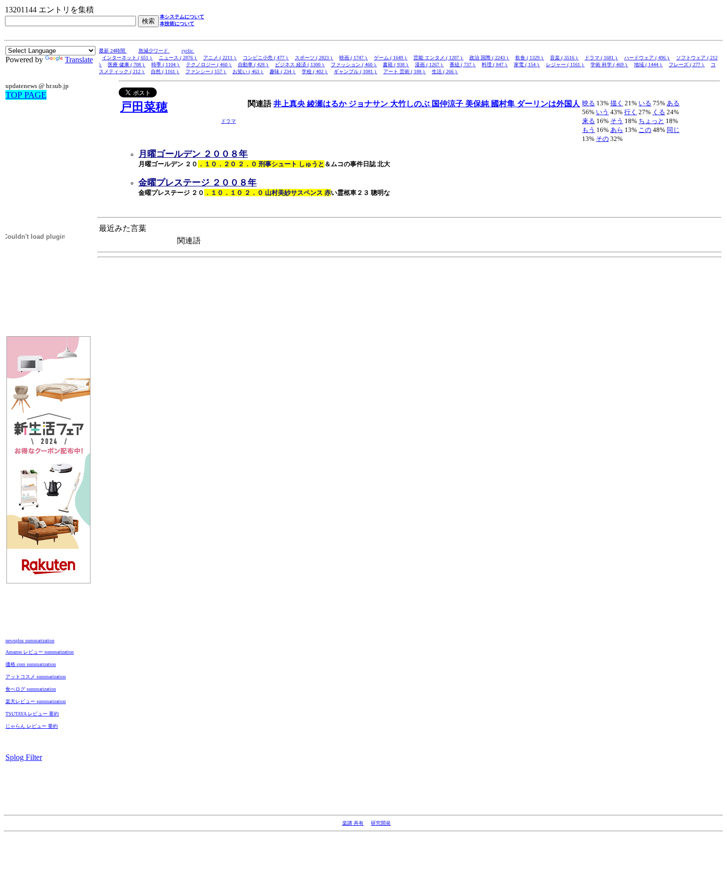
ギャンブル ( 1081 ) (355, 71)
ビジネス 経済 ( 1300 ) (300, 64)
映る (588, 103)
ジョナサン (369, 103)
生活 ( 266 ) (445, 71)
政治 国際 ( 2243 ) (489, 57)
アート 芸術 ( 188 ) (404, 71)
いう (602, 112)
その (602, 138)
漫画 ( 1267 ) (429, 64)
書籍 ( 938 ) (396, 64)
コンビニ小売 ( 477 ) (266, 57)
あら (616, 129)
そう (616, 121)
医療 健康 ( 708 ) (126, 64)
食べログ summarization (30, 689)
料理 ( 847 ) (495, 64)
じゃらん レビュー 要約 (31, 726)
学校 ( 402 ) (315, 71)
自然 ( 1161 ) (165, 71)
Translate (79, 59)
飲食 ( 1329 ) (529, 57)
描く (616, 103)
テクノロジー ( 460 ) (209, 64)
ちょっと (651, 121)
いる (644, 103)
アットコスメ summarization (35, 676)
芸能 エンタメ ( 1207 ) (438, 57)
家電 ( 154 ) (527, 64)
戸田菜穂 (144, 106)
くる (658, 112)
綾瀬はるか (328, 103)
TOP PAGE (25, 95)
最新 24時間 (113, 50)
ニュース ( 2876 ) (178, 57)
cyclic (188, 50)
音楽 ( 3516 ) (564, 57)
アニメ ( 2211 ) (220, 57)
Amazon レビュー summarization (39, 652)
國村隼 (504, 103)
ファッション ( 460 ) (354, 64)
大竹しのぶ (411, 103)
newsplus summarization (29, 640)
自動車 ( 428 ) (253, 64)
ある (673, 103)
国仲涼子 (448, 103)
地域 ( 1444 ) (648, 64)
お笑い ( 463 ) (248, 71)
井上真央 (290, 103)
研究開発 (381, 823)
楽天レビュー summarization (35, 701)
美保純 (478, 103)
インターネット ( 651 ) (127, 57)
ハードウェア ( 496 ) (647, 57)
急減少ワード (154, 50)
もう (588, 129)
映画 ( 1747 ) (353, 57)
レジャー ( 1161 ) (565, 64)
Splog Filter (23, 757)
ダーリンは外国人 (548, 103)
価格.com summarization (30, 664)
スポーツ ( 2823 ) (314, 57)
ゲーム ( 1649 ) (391, 57)
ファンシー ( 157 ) (206, 71)
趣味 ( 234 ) (283, 71)
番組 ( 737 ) (463, 64)
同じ (673, 129)
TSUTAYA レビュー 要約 (32, 713)
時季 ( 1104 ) (165, 64)
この (644, 129)
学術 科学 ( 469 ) (609, 64)
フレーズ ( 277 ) (687, 64)
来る (588, 121)
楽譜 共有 (353, 823)
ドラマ (228, 121)
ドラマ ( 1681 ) (601, 57)
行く (630, 112)
